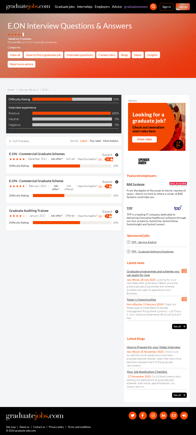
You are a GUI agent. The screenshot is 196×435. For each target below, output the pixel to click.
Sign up (183, 6)
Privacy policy (56, 426)
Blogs (124, 55)
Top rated (95, 140)
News (137, 55)
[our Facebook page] (143, 415)
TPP (129, 208)
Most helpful (110, 140)
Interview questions (80, 55)
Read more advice (21, 64)
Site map (11, 426)
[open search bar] (153, 6)
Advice (117, 7)
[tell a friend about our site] (174, 415)
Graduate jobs (65, 7)
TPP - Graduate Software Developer (152, 251)
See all (177, 326)
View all (15, 55)
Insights (152, 55)
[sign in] (184, 415)
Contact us (39, 426)
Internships (84, 7)
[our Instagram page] (153, 415)
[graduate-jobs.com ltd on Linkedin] (163, 415)
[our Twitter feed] (132, 415)
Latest (83, 140)
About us (24, 426)
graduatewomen (136, 7)
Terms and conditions (79, 426)
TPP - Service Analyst (144, 242)
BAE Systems (136, 184)
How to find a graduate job (43, 55)
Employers (102, 7)
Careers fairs (107, 55)
